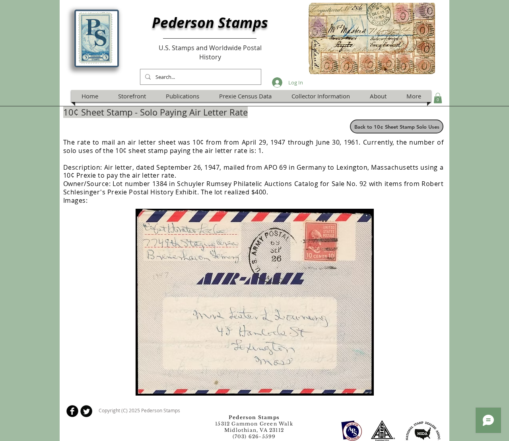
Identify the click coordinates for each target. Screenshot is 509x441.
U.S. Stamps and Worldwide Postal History (210, 52)
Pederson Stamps (210, 22)
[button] (437, 98)
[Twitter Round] (86, 411)
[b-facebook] (72, 411)
